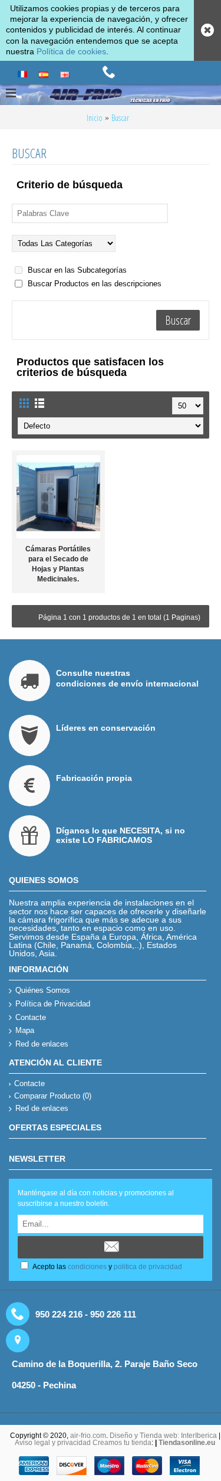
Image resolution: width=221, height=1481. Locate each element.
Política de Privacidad (52, 1003)
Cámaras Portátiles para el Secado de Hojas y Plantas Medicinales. (58, 564)
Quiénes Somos (42, 990)
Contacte (30, 1017)
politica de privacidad (148, 1267)
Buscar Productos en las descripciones (93, 283)
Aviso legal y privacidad (54, 1443)
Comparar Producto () (52, 1095)
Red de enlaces (41, 1043)
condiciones (87, 1267)
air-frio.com (88, 1435)
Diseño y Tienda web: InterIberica (163, 1435)
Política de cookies (71, 51)
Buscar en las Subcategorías (76, 270)
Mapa (24, 1030)
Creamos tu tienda (122, 1443)
